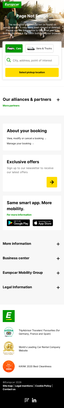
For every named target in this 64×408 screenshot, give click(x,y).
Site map (8, 385)
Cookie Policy (43, 385)
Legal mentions (24, 385)
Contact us (9, 389)
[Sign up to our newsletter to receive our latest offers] (52, 182)
